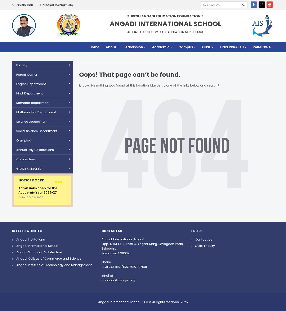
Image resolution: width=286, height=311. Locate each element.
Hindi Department (29, 93)
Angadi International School (37, 246)
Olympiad (23, 140)
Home (94, 47)
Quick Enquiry (205, 246)
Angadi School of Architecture (39, 252)
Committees (26, 159)
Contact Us (203, 239)
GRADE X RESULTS (28, 169)
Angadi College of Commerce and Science (48, 258)
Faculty (21, 65)
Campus (185, 47)
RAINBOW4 (262, 47)
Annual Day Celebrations (35, 150)
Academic (160, 47)
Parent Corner (26, 75)
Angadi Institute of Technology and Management (54, 265)
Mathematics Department (36, 112)
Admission (134, 47)
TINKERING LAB (232, 47)
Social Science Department (36, 131)
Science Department (32, 122)
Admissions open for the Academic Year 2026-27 (37, 190)
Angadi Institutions (30, 239)
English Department (31, 84)
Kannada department (33, 103)
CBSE (206, 47)
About (111, 47)
